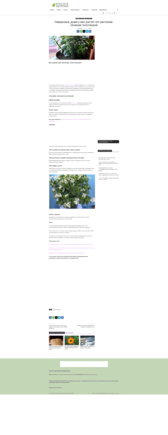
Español (83, 374)
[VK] (90, 31)
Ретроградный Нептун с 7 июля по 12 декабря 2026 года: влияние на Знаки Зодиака (108, 169)
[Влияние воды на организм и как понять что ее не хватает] (87, 340)
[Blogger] (103, 13)
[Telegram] (115, 13)
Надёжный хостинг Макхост (55, 387)
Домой (50, 16)
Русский (79, 374)
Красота (66, 10)
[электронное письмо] (84, 31)
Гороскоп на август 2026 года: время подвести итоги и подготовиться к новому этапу (108, 163)
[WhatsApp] (81, 31)
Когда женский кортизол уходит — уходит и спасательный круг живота (56, 348)
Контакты (117, 393)
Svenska (87, 374)
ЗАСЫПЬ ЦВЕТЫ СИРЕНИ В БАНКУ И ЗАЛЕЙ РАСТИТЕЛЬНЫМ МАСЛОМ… (66, 253)
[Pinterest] (112, 13)
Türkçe (90, 374)
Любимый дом (103, 10)
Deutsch (64, 374)
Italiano (70, 374)
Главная (52, 10)
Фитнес (59, 10)
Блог (76, 18)
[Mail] (110, 13)
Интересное (85, 10)
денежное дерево (70, 85)
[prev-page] (50, 352)
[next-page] (52, 352)
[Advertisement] (72, 74)
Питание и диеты (75, 10)
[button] (117, 10)
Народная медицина (88, 18)
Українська (94, 374)
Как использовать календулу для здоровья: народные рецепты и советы (71, 347)
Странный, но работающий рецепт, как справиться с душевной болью (86, 326)
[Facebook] (106, 13)
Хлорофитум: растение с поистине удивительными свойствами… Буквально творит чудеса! (71, 244)
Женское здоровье (81, 18)
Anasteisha (80, 28)
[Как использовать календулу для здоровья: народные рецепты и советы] (72, 340)
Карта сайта (112, 393)
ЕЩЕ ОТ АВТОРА (69, 332)
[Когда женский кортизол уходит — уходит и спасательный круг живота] (56, 340)
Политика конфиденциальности (102, 393)
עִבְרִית (68, 374)
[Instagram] (108, 13)
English (54, 374)
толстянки (73, 103)
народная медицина (57, 309)
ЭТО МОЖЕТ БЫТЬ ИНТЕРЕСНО (57, 332)
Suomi (57, 374)
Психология (94, 10)
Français (61, 374)
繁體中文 (51, 374)
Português (75, 374)
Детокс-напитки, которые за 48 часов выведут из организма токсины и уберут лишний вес (58, 327)
